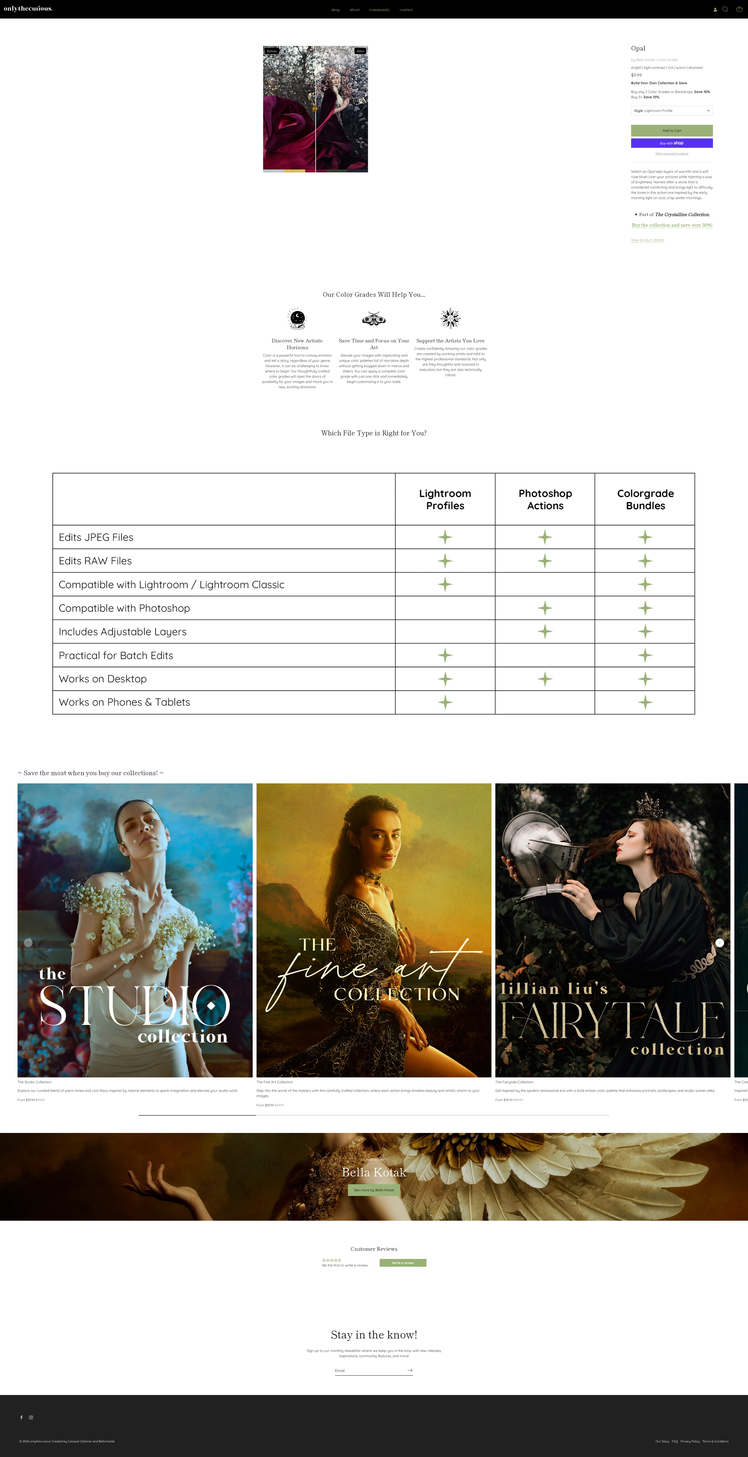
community (379, 9)
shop (335, 9)
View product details (647, 240)
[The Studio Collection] (135, 930)
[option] (374, 593)
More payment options (672, 153)
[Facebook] (21, 1417)
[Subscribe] (410, 1370)
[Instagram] (31, 1417)
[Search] (725, 9)
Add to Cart (672, 130)
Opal (638, 48)
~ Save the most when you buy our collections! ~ (91, 772)
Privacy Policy (690, 1441)
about (355, 9)
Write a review (403, 1263)
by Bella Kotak (643, 60)
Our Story (662, 1441)
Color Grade (668, 60)
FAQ (675, 1441)
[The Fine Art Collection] (374, 930)
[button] (28, 943)
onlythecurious (40, 1441)
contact (406, 9)
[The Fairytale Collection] (612, 930)
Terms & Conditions (715, 1441)
